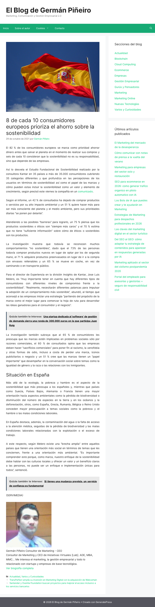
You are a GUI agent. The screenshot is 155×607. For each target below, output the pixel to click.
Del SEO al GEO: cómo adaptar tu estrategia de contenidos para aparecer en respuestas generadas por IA (130, 248)
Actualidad (15, 576)
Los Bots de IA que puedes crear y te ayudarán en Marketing (131, 205)
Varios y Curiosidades (32, 576)
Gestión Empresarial (127, 81)
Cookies (40, 28)
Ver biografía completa (20, 568)
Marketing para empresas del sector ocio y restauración (130, 172)
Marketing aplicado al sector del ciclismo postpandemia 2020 (132, 267)
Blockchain (121, 58)
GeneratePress (104, 602)
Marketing (121, 92)
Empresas (121, 75)
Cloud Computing (125, 64)
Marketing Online (125, 98)
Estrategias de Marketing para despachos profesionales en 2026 (130, 219)
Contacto (59, 28)
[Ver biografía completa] (35, 568)
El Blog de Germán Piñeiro (48, 10)
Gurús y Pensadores (127, 87)
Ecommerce (122, 70)
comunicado (85, 191)
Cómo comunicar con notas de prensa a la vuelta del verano (131, 157)
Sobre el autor (22, 28)
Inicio (6, 28)
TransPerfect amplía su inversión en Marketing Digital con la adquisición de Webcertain (53, 580)
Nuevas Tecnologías (127, 104)
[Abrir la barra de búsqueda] (151, 28)
